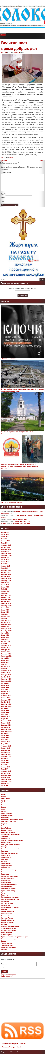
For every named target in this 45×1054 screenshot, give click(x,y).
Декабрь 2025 (6, 549)
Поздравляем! (6, 882)
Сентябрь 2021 (6, 656)
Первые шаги (5, 874)
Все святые (5, 817)
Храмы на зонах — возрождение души (14, 937)
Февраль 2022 (6, 645)
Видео (3, 811)
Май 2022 (4, 639)
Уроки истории (6, 932)
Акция (11, 157)
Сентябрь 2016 (6, 781)
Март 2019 (4, 719)
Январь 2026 (5, 547)
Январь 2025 (5, 572)
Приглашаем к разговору (10, 897)
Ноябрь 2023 (5, 601)
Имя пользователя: (7, 959)
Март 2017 (4, 769)
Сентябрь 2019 (6, 706)
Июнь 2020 (5, 687)
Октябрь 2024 (6, 578)
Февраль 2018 (6, 746)
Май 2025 (4, 564)
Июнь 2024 (5, 587)
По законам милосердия (9, 876)
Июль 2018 (5, 735)
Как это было (6, 842)
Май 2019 (4, 714)
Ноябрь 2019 (5, 702)
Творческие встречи (8, 928)
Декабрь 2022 (6, 624)
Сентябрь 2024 (6, 580)
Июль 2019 (5, 710)
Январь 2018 (5, 748)
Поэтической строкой (8, 889)
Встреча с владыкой (8, 822)
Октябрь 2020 (6, 679)
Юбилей (4, 949)
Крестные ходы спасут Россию (12, 849)
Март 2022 (4, 643)
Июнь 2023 (5, 612)
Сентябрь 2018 (6, 731)
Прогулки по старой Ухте (10, 899)
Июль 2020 (5, 685)
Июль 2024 (5, 585)
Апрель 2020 (5, 691)
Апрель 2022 (5, 641)
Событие (4, 924)
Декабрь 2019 (6, 700)
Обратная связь (6, 865)
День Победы (6, 828)
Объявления (5, 868)
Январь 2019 (5, 723)
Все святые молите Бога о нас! (12, 819)
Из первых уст (6, 838)
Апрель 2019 (5, 717)
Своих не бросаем (7, 916)
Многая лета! (5, 855)
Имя (3, 194)
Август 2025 (5, 557)
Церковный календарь (9, 939)
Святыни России (7, 918)
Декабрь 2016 (6, 775)
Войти (5, 971)
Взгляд (3, 807)
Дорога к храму (6, 830)
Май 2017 (4, 765)
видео (3, 809)
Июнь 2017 (5, 763)
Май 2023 (4, 614)
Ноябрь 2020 (5, 677)
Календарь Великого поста (10, 845)
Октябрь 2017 (6, 754)
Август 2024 (5, 583)
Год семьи (4, 824)
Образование (5, 863)
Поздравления (6, 880)
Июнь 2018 (5, 737)
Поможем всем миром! (9, 884)
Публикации (5, 905)
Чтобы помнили (7, 945)
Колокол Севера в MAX (11, 1047)
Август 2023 (5, 608)
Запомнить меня (8, 968)
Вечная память (6, 805)
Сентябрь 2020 (6, 681)
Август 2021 (5, 658)
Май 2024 (4, 589)
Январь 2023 (5, 622)
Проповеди (5, 901)
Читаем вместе (6, 943)
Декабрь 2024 (6, 574)
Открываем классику (8, 870)
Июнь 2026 (5, 537)
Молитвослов (6, 857)
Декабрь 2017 (6, 750)
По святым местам (8, 878)
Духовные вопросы (8, 832)
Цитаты (3, 941)
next (42, 161)
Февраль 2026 (6, 545)
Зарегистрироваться (8, 974)
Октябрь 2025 (6, 553)
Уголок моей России (8, 930)
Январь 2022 (5, 647)
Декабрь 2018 (6, 725)
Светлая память (7, 914)
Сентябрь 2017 (6, 756)
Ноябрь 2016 (5, 777)
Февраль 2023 (6, 620)
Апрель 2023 (5, 616)
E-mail (3, 198)
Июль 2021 (5, 660)
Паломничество (6, 872)
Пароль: (4, 964)
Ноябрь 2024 (5, 576)
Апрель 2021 (5, 666)
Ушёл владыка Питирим (21, 524)
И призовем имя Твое (19, 519)
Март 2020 (4, 693)
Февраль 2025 (6, 570)
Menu (3, 35)
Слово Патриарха (7, 922)
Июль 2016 (5, 786)
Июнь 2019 (5, 712)
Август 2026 (5, 532)
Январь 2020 (5, 698)
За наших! (4, 836)
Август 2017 (5, 758)
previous (3, 161)
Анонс (3, 796)
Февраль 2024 (6, 595)
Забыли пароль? (7, 976)
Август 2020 (5, 683)
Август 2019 (5, 708)
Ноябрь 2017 (5, 752)
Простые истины (7, 903)
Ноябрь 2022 (5, 627)
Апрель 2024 (5, 591)
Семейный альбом (7, 920)
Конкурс (4, 847)
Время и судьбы (7, 815)
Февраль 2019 (6, 721)
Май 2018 (4, 740)
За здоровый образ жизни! (10, 834)
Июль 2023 (5, 610)
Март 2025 (4, 568)
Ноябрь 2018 (5, 727)
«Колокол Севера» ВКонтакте (14, 1044)
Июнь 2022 (5, 637)
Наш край (4, 859)
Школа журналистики (8, 947)
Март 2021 (4, 668)
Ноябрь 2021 (5, 652)
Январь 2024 (5, 597)
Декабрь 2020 (6, 675)
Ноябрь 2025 (5, 551)
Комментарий (6, 173)
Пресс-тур (4, 895)
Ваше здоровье (6, 803)
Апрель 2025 (5, 566)
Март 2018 (4, 744)
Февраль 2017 (6, 771)
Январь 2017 (5, 773)
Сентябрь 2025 (6, 555)
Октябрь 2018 (6, 729)
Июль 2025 (5, 560)
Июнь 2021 (5, 662)
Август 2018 (5, 733)
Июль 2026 (5, 534)
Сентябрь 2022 (6, 631)
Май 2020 (4, 689)
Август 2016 (5, 783)
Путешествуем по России (10, 907)
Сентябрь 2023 (6, 606)
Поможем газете (6, 886)
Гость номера (6, 826)
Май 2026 (4, 539)
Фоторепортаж (6, 935)
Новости (4, 861)
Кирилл (3, 524)
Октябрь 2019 (6, 704)
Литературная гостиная (9, 853)
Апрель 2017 (5, 767)
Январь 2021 (5, 673)
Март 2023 (4, 618)
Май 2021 (4, 664)
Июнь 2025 (5, 562)
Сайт (2, 201)
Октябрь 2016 (6, 779)
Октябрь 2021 (6, 654)
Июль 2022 (5, 635)
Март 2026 (4, 543)
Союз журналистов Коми (10, 926)
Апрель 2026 (5, 541)
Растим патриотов (7, 912)
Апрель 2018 (5, 742)
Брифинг (4, 801)
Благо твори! (5, 799)
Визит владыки (6, 813)
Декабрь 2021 (6, 650)
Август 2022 (5, 633)
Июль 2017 (5, 760)
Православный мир (8, 891)
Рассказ (4, 909)
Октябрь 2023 (6, 603)
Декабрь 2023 (6, 599)
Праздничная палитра (9, 893)
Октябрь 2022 (6, 629)
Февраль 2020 (6, 696)
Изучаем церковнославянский (12, 840)
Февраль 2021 (6, 670)
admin (22, 52)
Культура (4, 851)
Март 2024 (4, 593)
